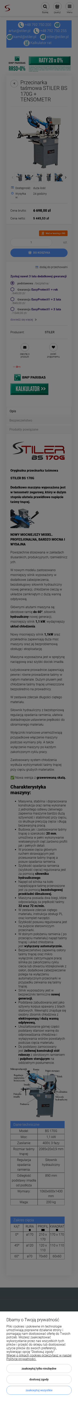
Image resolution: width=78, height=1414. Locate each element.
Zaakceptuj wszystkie (39, 1390)
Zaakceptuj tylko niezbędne (39, 1368)
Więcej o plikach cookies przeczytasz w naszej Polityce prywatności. (39, 1357)
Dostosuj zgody (39, 1379)
